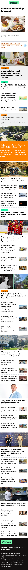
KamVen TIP (4, 142)
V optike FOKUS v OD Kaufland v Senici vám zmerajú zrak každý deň (13, 87)
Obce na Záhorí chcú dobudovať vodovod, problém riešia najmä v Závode (11, 74)
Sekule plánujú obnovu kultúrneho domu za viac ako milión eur (9, 109)
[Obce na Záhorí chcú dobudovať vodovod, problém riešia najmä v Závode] (14, 59)
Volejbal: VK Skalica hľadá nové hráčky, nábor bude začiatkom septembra (9, 187)
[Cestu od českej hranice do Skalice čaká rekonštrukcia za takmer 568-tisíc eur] (23, 471)
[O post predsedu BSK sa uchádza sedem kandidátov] (23, 362)
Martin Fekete (15, 35)
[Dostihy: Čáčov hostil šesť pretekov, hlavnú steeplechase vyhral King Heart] (23, 426)
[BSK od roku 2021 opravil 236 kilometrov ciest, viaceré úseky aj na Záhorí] (23, 461)
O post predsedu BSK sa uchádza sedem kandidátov (8, 362)
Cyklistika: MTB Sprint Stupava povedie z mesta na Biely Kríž (13, 180)
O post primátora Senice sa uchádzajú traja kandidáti (8, 259)
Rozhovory (5, 291)
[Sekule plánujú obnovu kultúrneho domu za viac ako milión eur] (23, 109)
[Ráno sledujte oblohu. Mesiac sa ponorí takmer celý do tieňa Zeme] (23, 203)
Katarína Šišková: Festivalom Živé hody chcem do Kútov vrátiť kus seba (13, 296)
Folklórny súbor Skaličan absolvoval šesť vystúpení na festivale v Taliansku (9, 378)
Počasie (4, 115)
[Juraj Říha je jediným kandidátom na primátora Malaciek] (23, 370)
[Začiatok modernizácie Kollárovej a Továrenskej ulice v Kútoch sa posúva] (23, 534)
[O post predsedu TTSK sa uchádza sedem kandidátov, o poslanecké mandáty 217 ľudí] (23, 268)
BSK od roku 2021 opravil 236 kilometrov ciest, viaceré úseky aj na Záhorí (9, 461)
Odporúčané (5, 68)
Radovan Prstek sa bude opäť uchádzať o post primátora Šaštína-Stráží (9, 409)
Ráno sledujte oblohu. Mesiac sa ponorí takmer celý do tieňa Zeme (9, 203)
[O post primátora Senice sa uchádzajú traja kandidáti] (23, 259)
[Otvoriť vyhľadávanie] (26, 3)
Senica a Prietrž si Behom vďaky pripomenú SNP (15, 152)
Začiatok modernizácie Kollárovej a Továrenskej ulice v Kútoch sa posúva (9, 533)
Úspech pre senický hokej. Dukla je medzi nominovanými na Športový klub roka (13, 239)
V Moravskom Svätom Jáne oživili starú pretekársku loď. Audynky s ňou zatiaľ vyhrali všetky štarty (9, 249)
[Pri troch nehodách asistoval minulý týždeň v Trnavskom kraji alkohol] (23, 417)
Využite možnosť (11, 555)
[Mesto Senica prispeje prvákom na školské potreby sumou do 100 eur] (23, 481)
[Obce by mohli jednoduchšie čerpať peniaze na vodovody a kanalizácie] (23, 329)
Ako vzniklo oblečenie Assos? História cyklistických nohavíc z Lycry (13, 214)
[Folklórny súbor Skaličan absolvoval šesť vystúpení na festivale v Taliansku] (23, 378)
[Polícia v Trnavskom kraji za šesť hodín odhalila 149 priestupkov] (14, 494)
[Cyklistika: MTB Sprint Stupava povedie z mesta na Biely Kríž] (14, 169)
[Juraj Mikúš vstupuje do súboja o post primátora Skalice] (14, 391)
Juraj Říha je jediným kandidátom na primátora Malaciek (9, 370)
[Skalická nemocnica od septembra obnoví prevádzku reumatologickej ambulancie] (14, 342)
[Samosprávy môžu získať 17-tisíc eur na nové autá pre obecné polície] (23, 195)
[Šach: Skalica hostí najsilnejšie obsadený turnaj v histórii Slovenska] (23, 513)
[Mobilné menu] (2, 2)
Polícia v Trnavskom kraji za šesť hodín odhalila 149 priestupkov (13, 505)
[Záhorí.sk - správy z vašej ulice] (14, 2)
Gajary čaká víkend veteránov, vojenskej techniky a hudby (13, 146)
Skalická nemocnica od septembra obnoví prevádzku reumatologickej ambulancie (12, 354)
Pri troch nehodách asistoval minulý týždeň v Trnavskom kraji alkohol (9, 417)
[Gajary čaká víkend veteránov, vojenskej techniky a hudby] (14, 133)
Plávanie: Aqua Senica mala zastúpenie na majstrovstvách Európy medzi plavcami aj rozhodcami (12, 452)
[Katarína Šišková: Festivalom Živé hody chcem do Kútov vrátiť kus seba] (14, 281)
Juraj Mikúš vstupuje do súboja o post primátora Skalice (14, 402)
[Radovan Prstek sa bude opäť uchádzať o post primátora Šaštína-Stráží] (23, 409)
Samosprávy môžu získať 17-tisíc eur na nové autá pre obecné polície (9, 195)
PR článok (4, 82)
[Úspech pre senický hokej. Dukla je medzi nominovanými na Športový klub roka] (14, 227)
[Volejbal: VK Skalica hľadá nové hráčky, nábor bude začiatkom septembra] (23, 187)
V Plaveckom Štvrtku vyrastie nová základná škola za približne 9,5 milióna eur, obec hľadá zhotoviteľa (8, 523)
